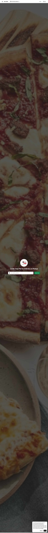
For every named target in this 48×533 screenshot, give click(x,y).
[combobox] (21, 273)
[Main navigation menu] (2, 1)
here (42, 528)
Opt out (41, 530)
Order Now (37, 272)
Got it (45, 530)
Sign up (44, 1)
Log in (40, 1)
